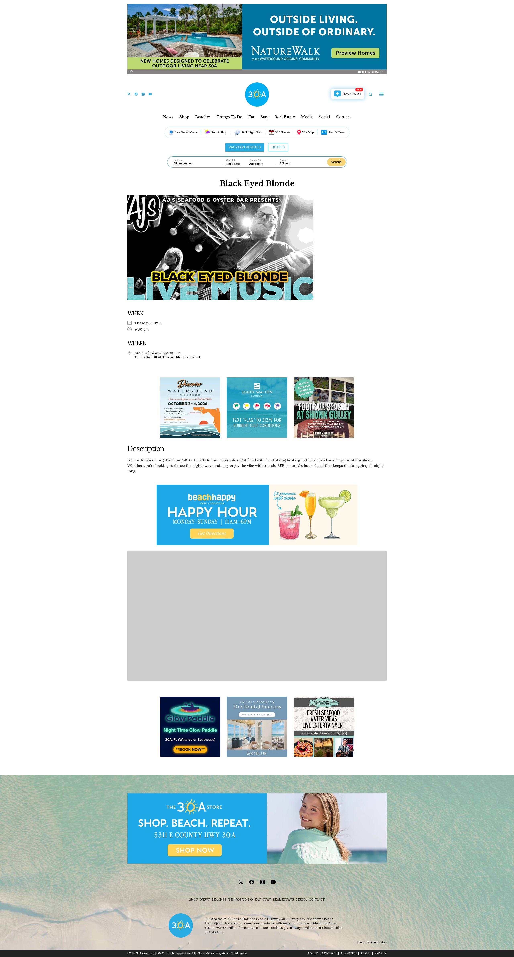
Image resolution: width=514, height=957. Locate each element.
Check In (231, 160)
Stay (264, 117)
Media (307, 117)
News (168, 117)
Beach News (337, 132)
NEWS (205, 899)
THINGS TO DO (240, 899)
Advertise (348, 953)
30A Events (282, 132)
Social (324, 117)
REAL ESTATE (283, 899)
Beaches (203, 117)
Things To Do (229, 117)
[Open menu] (381, 94)
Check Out (256, 160)
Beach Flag (218, 132)
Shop (184, 117)
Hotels (278, 147)
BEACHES (219, 899)
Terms (365, 953)
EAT (258, 899)
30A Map (308, 132)
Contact (343, 117)
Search (336, 162)
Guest (283, 160)
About (313, 953)
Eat (251, 117)
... (237, 163)
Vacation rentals (245, 147)
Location (178, 160)
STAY (267, 899)
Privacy (381, 953)
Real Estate (284, 117)
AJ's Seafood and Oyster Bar (157, 353)
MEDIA (301, 899)
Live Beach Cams (186, 132)
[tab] (244, 147)
